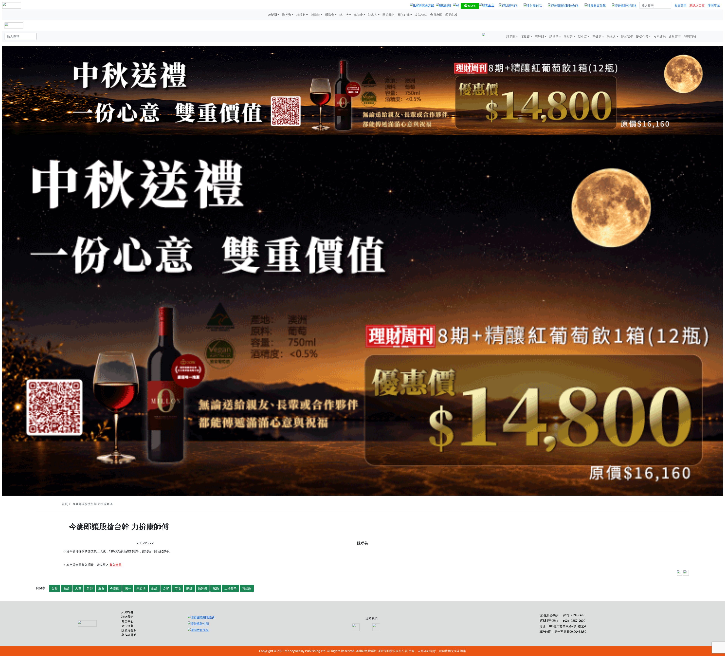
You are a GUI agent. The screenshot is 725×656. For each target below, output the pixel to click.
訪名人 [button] (372, 15)
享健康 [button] (358, 15)
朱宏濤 (141, 588)
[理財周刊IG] (533, 5)
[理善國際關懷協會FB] (563, 5)
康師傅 (202, 588)
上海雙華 (230, 588)
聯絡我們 (127, 617)
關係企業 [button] (404, 15)
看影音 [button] (329, 15)
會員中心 (127, 621)
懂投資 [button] (286, 15)
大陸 (78, 588)
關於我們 (389, 15)
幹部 (90, 588)
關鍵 (189, 588)
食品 (66, 588)
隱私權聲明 (129, 630)
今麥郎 (114, 588)
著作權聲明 (129, 635)
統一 (128, 588)
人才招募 (127, 612)
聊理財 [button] (300, 15)
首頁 (65, 504)
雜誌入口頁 (697, 5)
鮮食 (101, 588)
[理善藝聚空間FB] (624, 5)
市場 (178, 588)
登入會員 (116, 565)
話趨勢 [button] (315, 15)
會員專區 (680, 5)
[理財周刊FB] (508, 5)
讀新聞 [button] (272, 15)
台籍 (55, 588)
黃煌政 (246, 588)
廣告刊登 (127, 626)
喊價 (216, 588)
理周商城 (714, 5)
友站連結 (421, 15)
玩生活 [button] (344, 15)
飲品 (154, 588)
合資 (166, 588)
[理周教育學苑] (595, 5)
